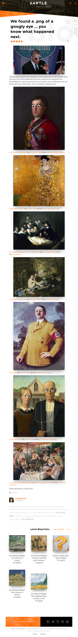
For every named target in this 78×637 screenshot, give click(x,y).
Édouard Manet (35, 299)
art (57, 512)
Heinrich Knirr (25, 372)
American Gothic (15, 439)
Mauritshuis (16, 254)
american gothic (39, 516)
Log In (70, 3)
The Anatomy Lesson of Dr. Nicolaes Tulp (24, 252)
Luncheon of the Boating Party (21, 482)
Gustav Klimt (32, 209)
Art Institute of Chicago (48, 439)
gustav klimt (15, 519)
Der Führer (13, 372)
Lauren (14, 492)
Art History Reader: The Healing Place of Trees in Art (39, 596)
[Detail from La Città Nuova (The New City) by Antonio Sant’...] (39, 550)
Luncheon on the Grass (18, 299)
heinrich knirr (27, 513)
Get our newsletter (23, 621)
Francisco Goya (35, 152)
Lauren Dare (20, 498)
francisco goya (52, 507)
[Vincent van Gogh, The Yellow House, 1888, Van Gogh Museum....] (17, 585)
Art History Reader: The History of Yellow (17, 592)
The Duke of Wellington (18, 152)
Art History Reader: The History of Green (17, 558)
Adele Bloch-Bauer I (16, 209)
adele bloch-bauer (40, 513)
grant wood (52, 516)
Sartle (39, 3)
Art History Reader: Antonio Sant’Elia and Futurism (39, 558)
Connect (42, 634)
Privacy (35, 634)
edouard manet (16, 507)
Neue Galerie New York (50, 209)
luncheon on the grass (22, 516)
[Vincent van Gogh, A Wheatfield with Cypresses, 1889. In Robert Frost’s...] (39, 588)
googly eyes (42, 507)
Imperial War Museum (44, 372)
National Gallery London (56, 152)
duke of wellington (31, 507)
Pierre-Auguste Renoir (43, 482)
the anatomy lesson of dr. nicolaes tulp (37, 509)
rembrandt (18, 513)
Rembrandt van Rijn (50, 252)
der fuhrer (52, 513)
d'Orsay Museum (52, 299)
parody (60, 516)
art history (27, 519)
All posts (59, 529)
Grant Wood (29, 439)
